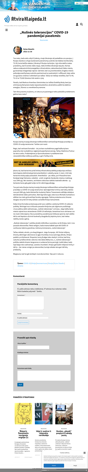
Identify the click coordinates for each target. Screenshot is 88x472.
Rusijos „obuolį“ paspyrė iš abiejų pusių (64, 433)
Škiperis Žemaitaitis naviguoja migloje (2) (23, 434)
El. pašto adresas (22, 318)
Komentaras (21, 295)
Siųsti (20, 385)
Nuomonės (44, 40)
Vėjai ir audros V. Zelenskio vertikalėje (43, 433)
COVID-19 (27, 263)
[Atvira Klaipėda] (25, 22)
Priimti (54, 466)
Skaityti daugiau (28, 457)
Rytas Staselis (59, 263)
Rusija (50, 263)
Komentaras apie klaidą (24, 368)
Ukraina (20, 266)
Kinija (34, 263)
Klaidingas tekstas (22, 352)
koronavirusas (42, 263)
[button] (84, 453)
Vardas (19, 314)
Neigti (75, 466)
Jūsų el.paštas (22, 343)
